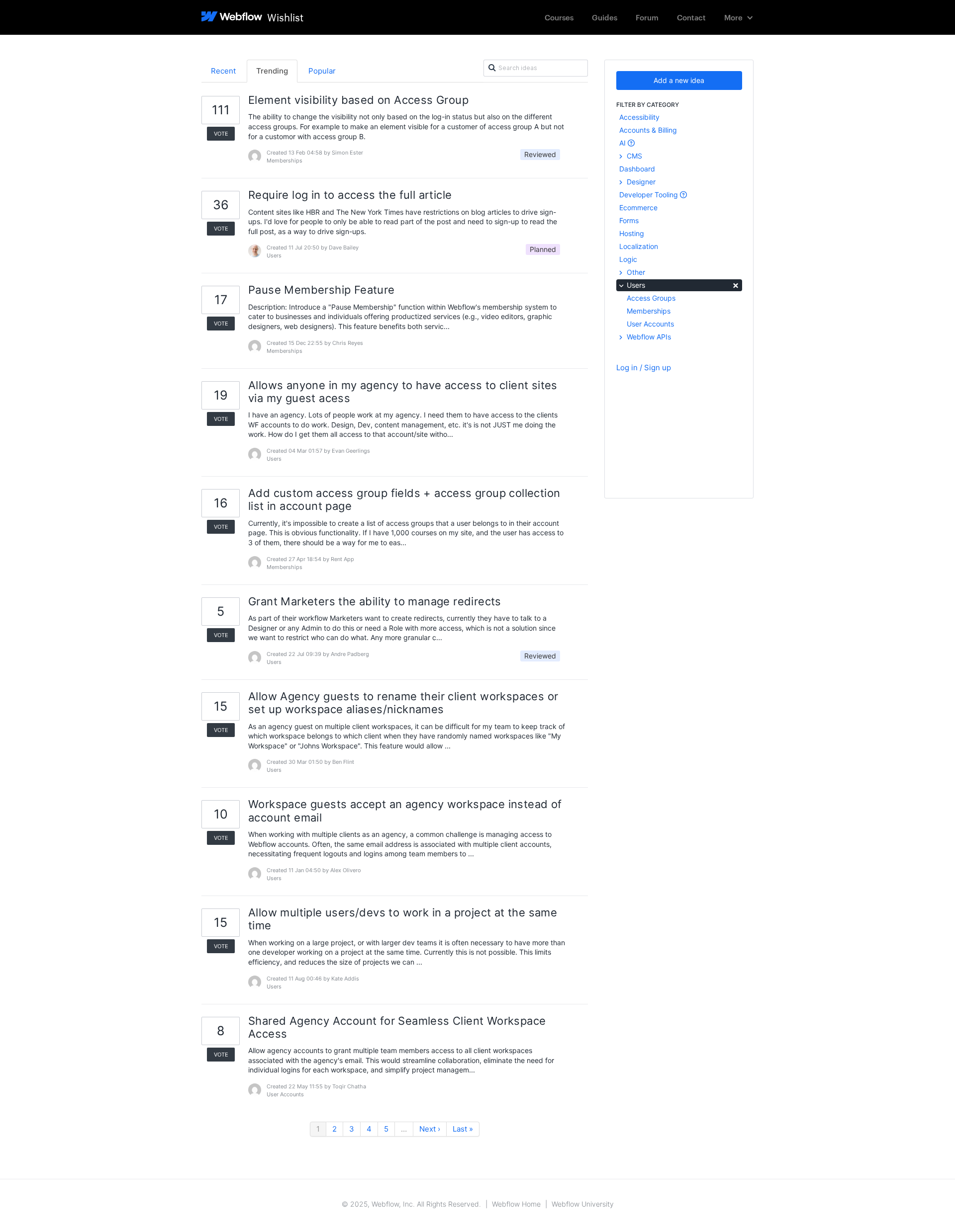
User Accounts (650, 324)
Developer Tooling (649, 194)
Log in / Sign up (643, 367)
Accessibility (639, 117)
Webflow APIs (648, 336)
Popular (322, 71)
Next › (429, 1129)
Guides (604, 17)
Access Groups (651, 298)
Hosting (631, 233)
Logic (628, 259)
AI (623, 143)
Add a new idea (679, 80)
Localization (638, 246)
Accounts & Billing (648, 130)
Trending (272, 71)
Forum (647, 17)
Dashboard (637, 168)
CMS (633, 156)
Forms (629, 220)
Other (635, 272)
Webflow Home (516, 1204)
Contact (691, 17)
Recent (223, 71)
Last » (463, 1129)
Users (682, 284)
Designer (640, 181)
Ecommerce (638, 207)
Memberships (648, 311)
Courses (559, 17)
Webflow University (583, 1204)
